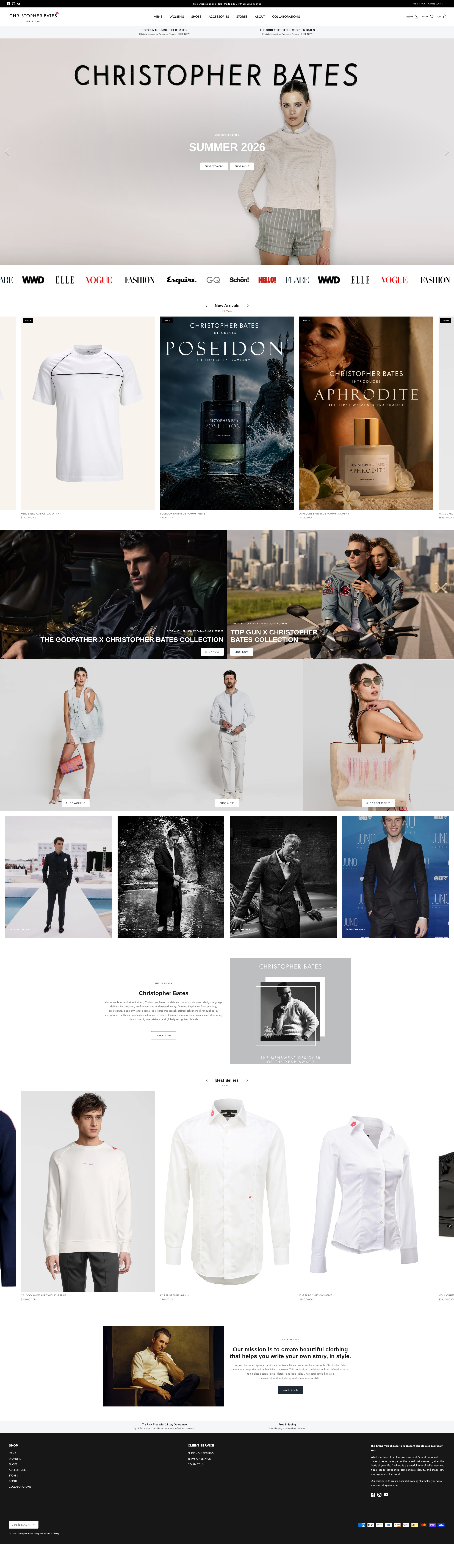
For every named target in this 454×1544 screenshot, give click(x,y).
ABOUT (260, 16)
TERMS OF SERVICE (199, 1459)
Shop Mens (242, 166)
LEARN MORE (163, 1035)
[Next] (447, 152)
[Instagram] (13, 3)
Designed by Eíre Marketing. (47, 1533)
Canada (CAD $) (436, 3)
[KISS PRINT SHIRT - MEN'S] (227, 1191)
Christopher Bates (25, 1533)
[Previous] (7, 152)
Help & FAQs (419, 3)
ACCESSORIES (219, 16)
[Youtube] (18, 3)
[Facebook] (8, 3)
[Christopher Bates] (33, 17)
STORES (241, 16)
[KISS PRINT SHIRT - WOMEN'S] (366, 1191)
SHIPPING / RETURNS (201, 1453)
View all (227, 311)
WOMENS (177, 16)
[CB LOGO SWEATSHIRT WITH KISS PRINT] (88, 1191)
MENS (158, 16)
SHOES (196, 16)
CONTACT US (196, 1464)
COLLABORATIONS (286, 16)
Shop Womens (214, 166)
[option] (227, 151)
